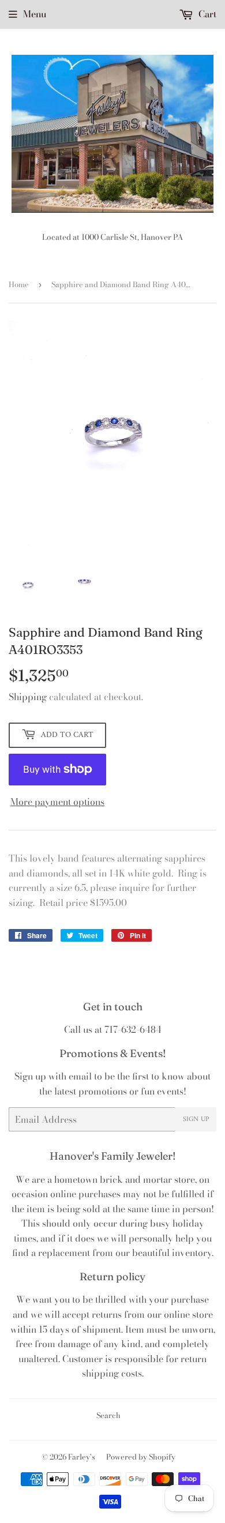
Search (108, 1415)
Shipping (28, 697)
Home (19, 284)
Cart (206, 14)
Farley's (81, 1456)
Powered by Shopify (140, 1456)
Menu (34, 14)
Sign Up (196, 1120)
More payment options (57, 801)
